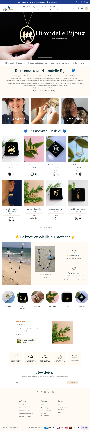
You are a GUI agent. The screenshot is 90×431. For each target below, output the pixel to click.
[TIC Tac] (84, 2)
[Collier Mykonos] (45, 259)
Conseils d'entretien (25, 416)
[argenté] (13, 174)
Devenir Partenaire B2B (26, 414)
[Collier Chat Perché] (78, 193)
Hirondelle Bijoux (36, 427)
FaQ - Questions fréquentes (62, 409)
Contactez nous (23, 405)
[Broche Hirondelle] (34, 193)
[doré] (9, 174)
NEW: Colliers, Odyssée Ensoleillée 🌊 (34, 7)
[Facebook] (76, 2)
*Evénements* (53, 10)
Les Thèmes (65, 7)
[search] (74, 8)
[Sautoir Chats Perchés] (56, 149)
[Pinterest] (79, 2)
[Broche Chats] (34, 149)
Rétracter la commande (26, 408)
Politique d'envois (46, 411)
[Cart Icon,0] (82, 8)
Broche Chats (34, 165)
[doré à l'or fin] (54, 174)
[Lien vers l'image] (15, 111)
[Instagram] (81, 2)
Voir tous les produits (44, 227)
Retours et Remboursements (45, 414)
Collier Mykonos (45, 275)
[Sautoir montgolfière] (56, 193)
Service (60, 405)
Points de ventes (24, 411)
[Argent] (35, 174)
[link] (51, 227)
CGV (42, 405)
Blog (59, 413)
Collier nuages (78, 165)
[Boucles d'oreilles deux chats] (12, 193)
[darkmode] (86, 8)
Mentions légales (45, 408)
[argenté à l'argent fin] (58, 174)
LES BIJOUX (53, 7)
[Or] (32, 174)
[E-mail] (87, 2)
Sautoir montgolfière (56, 209)
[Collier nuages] (78, 149)
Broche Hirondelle (34, 209)
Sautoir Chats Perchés (56, 165)
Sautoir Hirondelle (11, 165)
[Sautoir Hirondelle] (12, 149)
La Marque (41, 10)
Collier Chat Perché (78, 209)
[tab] (41, 57)
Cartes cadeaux (65, 10)
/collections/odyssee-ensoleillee (9, 13)
